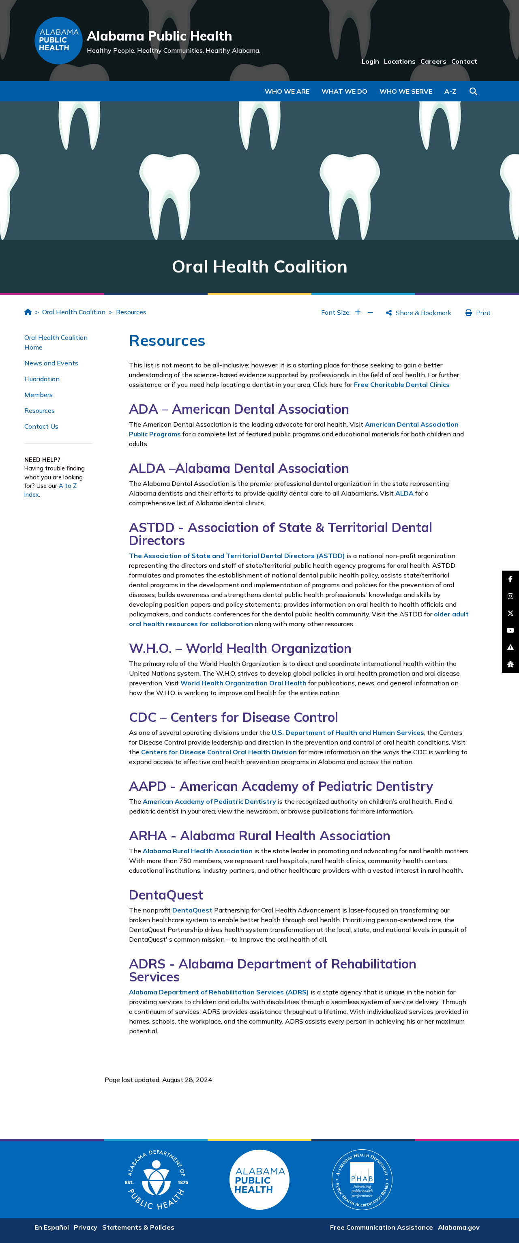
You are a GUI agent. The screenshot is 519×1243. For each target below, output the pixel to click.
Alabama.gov (459, 1227)
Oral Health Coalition (73, 312)
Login (370, 61)
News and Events (51, 363)
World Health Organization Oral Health (243, 683)
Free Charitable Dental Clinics (402, 384)
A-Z (450, 91)
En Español (51, 1227)
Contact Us (41, 426)
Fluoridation (42, 379)
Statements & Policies (138, 1227)
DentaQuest (192, 910)
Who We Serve (406, 91)
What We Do (344, 91)
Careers (433, 61)
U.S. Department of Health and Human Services (348, 732)
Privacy (85, 1227)
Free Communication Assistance (381, 1227)
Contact (464, 61)
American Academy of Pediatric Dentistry (209, 801)
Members (38, 395)
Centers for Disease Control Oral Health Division (219, 752)
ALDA (404, 493)
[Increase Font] (357, 312)
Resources (131, 312)
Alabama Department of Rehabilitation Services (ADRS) (219, 992)
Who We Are (287, 91)
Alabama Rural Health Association (198, 851)
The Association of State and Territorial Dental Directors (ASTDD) (237, 556)
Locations (400, 61)
